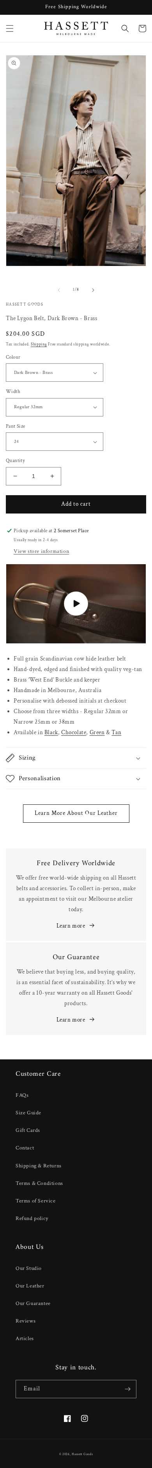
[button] (9, 28)
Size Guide (28, 1112)
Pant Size (15, 426)
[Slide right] (93, 290)
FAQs (22, 1095)
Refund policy (32, 1218)
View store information (41, 551)
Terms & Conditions (39, 1183)
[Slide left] (58, 290)
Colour (13, 357)
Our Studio (29, 1268)
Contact (25, 1147)
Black (51, 732)
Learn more (71, 926)
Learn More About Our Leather (76, 813)
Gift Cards (28, 1130)
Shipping (39, 344)
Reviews (25, 1321)
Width (13, 391)
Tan (116, 732)
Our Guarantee (33, 1303)
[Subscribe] (127, 1389)
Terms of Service (36, 1200)
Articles (25, 1338)
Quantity (15, 460)
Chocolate (73, 732)
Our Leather (30, 1285)
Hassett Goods (82, 1454)
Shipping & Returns (39, 1165)
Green (97, 732)
